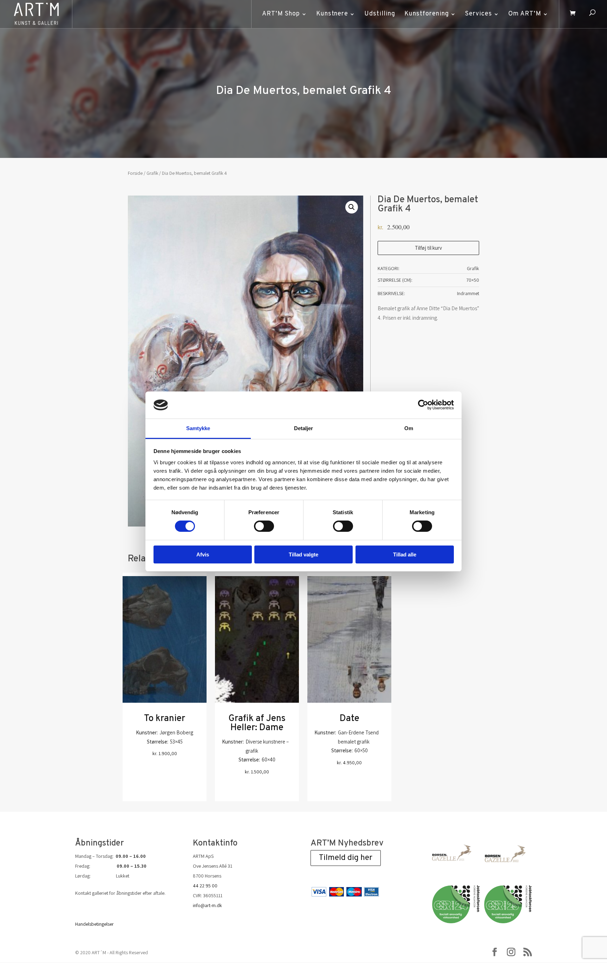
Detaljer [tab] (303, 428)
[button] (351, 207)
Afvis (202, 554)
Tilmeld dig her (345, 858)
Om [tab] (408, 428)
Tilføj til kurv (428, 247)
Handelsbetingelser (94, 924)
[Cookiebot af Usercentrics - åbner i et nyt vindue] (423, 405)
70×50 (472, 280)
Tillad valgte (303, 554)
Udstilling (379, 14)
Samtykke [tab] (198, 428)
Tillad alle (404, 554)
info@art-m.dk (207, 905)
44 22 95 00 (205, 885)
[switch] (264, 526)
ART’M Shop (281, 14)
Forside (135, 173)
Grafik (152, 173)
